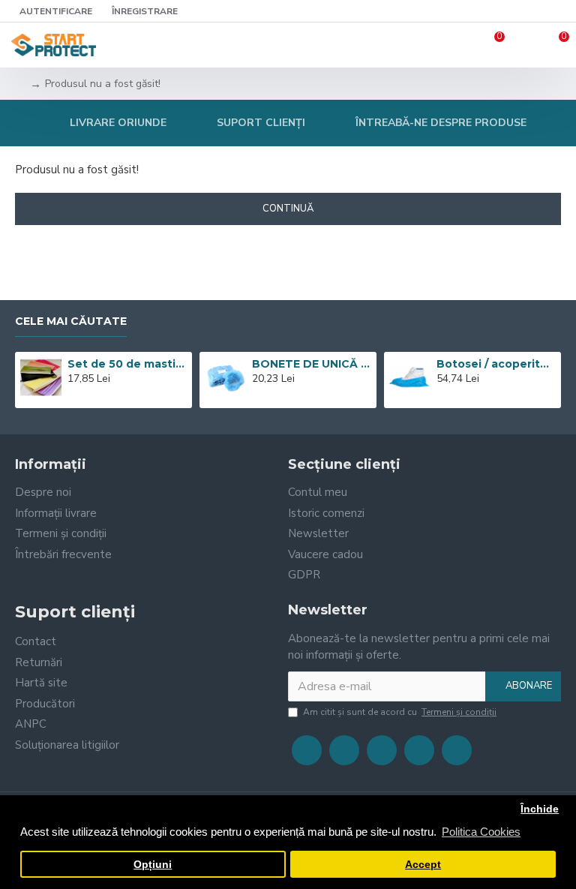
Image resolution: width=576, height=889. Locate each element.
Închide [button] (539, 809)
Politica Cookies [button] (481, 831)
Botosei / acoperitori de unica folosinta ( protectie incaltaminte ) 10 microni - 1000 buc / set (495, 364)
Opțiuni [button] (153, 864)
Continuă (288, 208)
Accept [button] (423, 864)
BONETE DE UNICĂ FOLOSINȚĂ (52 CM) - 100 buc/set (311, 364)
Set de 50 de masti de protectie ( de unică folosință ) (127, 364)
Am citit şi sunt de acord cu (399, 712)
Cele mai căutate (71, 321)
